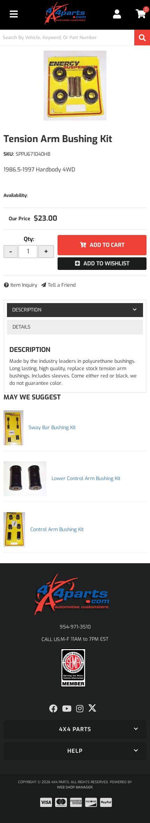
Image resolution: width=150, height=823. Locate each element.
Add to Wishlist (106, 263)
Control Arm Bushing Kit (57, 529)
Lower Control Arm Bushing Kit (86, 478)
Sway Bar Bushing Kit (52, 427)
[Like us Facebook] (53, 708)
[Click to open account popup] (117, 14)
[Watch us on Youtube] (67, 708)
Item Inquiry (23, 285)
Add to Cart (107, 245)
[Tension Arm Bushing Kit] (75, 85)
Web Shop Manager (74, 787)
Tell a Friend (62, 285)
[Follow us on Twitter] (92, 708)
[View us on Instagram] (79, 708)
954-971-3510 (75, 627)
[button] (75, 37)
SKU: (8, 154)
